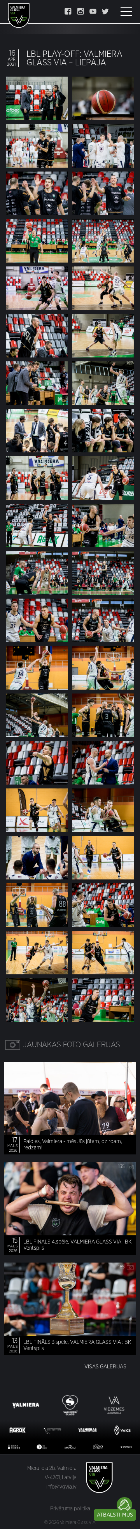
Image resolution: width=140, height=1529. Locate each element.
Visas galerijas (105, 1367)
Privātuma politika (70, 1508)
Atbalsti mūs (115, 1515)
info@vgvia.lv (61, 1487)
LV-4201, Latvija (59, 1477)
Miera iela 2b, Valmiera (52, 1468)
